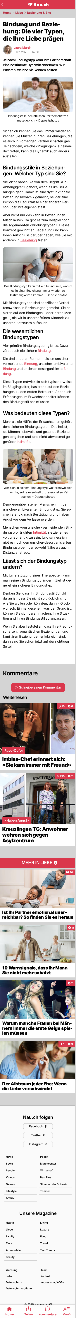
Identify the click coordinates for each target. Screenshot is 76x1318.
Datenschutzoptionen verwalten (21, 1288)
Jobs (9, 1276)
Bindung (44, 351)
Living (44, 1222)
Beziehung (28, 240)
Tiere (9, 1243)
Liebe (19, 12)
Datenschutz (14, 1282)
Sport (9, 1163)
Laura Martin (23, 47)
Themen (45, 1191)
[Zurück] (2, 4)
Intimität (23, 442)
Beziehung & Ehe (39, 12)
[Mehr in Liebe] (38, 863)
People (10, 1170)
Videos (10, 1177)
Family (10, 1236)
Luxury (44, 1229)
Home (7, 12)
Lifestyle (11, 1191)
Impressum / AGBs (52, 1282)
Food (43, 1236)
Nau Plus (45, 1177)
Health (10, 1222)
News (9, 1156)
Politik (44, 1156)
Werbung (12, 1270)
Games (10, 1184)
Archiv (10, 1197)
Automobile (13, 1250)
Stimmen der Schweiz (54, 1184)
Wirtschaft (46, 1170)
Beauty (10, 1257)
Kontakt (45, 1276)
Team (44, 1270)
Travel (44, 1243)
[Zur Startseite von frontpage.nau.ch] (38, 4)
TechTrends (47, 1250)
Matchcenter (48, 1163)
